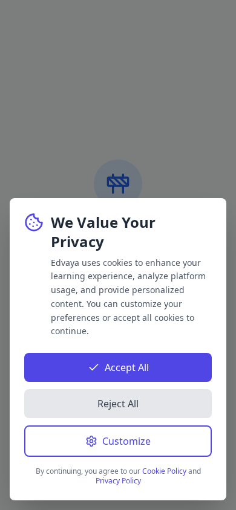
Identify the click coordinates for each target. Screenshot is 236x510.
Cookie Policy (164, 471)
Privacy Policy (118, 481)
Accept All (127, 367)
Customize (126, 441)
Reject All (118, 403)
